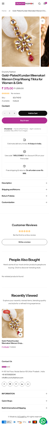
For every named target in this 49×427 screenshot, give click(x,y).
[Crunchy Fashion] (24, 3)
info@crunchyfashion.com (12, 377)
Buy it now (24, 120)
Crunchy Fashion (9, 72)
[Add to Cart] (20, 335)
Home (4, 11)
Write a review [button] (24, 242)
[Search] (39, 3)
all (9, 11)
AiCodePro (22, 417)
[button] (6, 93)
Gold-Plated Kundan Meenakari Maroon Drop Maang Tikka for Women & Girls (12, 342)
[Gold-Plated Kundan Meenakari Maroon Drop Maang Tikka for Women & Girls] (13, 323)
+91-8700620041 (9, 374)
